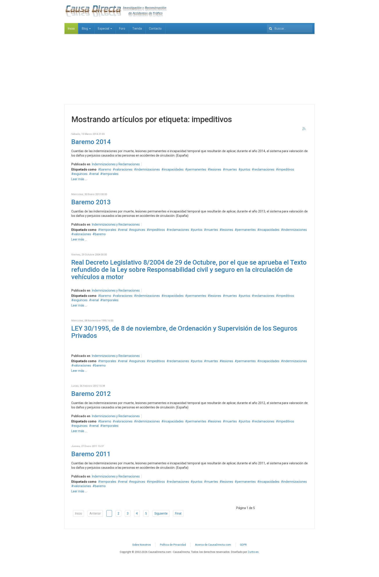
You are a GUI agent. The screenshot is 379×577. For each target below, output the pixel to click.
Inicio (71, 28)
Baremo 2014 (91, 142)
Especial (104, 28)
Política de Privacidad (173, 544)
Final (178, 513)
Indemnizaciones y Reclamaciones (116, 164)
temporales (110, 174)
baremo (105, 169)
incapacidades (174, 169)
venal (95, 174)
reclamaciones (264, 169)
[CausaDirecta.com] (115, 11)
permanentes (196, 169)
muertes (231, 169)
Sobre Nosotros (141, 544)
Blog (85, 28)
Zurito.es (253, 552)
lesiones (215, 169)
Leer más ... (79, 179)
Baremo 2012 (91, 393)
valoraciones (123, 169)
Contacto (155, 28)
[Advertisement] (189, 67)
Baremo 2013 (91, 202)
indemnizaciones (148, 169)
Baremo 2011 (91, 454)
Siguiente (161, 513)
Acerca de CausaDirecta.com (213, 544)
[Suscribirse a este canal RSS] (304, 129)
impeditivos (286, 169)
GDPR (243, 544)
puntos (245, 169)
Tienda (137, 28)
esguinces (80, 174)
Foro (122, 28)
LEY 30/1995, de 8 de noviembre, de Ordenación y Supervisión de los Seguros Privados (184, 331)
